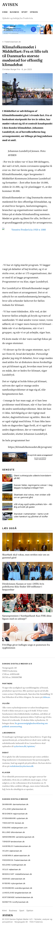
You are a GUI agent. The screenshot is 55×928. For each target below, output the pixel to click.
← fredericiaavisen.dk (11, 42)
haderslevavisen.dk (16, 846)
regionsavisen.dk (15, 814)
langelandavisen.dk (16, 893)
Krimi (5, 12)
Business (14, 12)
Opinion (34, 12)
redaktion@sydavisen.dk (22, 766)
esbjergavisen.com (14, 828)
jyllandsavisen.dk (14, 809)
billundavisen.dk (13, 832)
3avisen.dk (13, 823)
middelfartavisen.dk (17, 874)
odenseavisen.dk (13, 879)
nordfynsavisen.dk (15, 902)
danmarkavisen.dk (15, 804)
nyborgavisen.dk (13, 883)
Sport (24, 12)
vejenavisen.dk (12, 851)
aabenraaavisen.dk (16, 855)
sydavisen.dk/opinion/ (24, 746)
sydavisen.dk (15, 818)
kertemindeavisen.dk (17, 897)
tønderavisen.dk (13, 842)
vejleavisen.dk (11, 869)
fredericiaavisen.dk (16, 860)
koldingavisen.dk (14, 865)
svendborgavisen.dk (17, 888)
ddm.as (46, 697)
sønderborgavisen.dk (18, 837)
